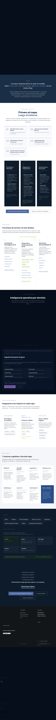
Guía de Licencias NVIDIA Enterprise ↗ (26, 437)
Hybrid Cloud (22, 612)
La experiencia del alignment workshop (17, 211)
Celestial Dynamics (43, 643)
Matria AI (40, 258)
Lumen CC (41, 267)
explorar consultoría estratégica (40, 211)
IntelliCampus (41, 262)
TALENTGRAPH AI (12, 383)
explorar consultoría (9, 269)
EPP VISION (23, 383)
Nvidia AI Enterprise (24, 615)
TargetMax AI (41, 265)
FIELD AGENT (18, 383)
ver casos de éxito (40, 593)
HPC (21, 617)
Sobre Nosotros (41, 614)
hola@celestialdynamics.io (6, 711)
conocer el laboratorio (28, 597)
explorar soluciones (43, 271)
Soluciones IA (40, 612)
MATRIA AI (6, 383)
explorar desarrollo (26, 281)
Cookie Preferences (23, 643)
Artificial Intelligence (24, 614)
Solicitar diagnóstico (9, 386)
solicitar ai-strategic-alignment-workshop (21, 593)
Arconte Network (42, 260)
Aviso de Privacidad (43, 641)
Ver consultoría (19, 386)
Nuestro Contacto (41, 616)
